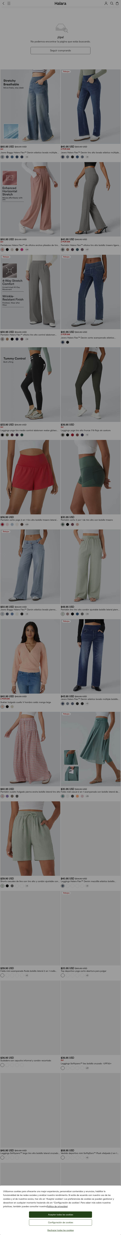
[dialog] (60, 617)
